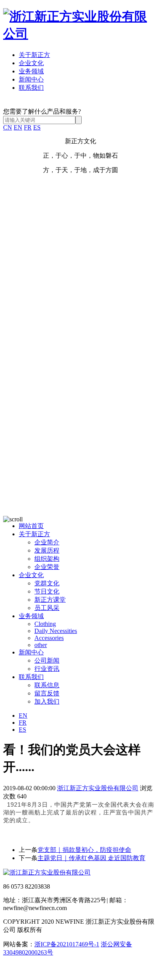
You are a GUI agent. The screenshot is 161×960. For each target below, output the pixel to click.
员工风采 (46, 607)
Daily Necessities (55, 631)
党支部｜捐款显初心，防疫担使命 (84, 849)
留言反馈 (46, 693)
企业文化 (31, 63)
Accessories (49, 638)
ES (37, 127)
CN (7, 127)
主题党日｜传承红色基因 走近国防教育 (91, 858)
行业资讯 (46, 668)
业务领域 (31, 71)
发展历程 (46, 550)
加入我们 (46, 701)
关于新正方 (34, 55)
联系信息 (46, 685)
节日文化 (46, 591)
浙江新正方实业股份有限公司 (97, 788)
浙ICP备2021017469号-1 (66, 944)
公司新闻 (46, 660)
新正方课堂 (50, 599)
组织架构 (46, 558)
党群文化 (46, 583)
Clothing (45, 623)
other (40, 645)
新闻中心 (31, 79)
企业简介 (46, 542)
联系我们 (31, 87)
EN (18, 127)
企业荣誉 (46, 567)
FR (28, 127)
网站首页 (31, 526)
